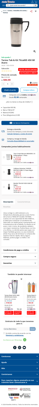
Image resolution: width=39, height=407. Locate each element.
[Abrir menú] (3, 5)
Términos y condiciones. (15, 335)
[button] (32, 2)
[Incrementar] (12, 84)
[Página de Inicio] (8, 1)
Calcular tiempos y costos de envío (19, 134)
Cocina (9, 10)
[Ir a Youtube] (24, 348)
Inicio (5, 10)
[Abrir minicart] (36, 2)
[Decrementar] (3, 84)
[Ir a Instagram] (19, 348)
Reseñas (6, 207)
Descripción (8, 202)
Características (23, 202)
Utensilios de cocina (20, 10)
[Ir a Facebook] (14, 348)
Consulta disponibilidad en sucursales (20, 141)
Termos (5, 13)
